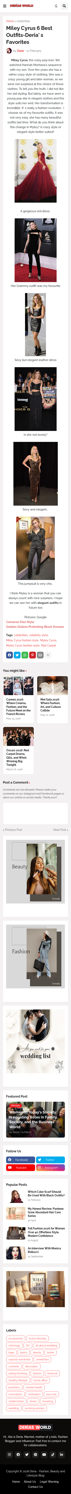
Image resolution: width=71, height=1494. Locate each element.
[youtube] (44, 1454)
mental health (34, 1387)
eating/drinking (17, 1373)
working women (35, 1408)
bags (11, 1352)
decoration (31, 1366)
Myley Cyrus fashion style (22, 645)
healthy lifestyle (18, 1380)
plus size (51, 1394)
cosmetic (13, 1366)
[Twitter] (17, 655)
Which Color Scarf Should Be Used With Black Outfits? (46, 1193)
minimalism (15, 1394)
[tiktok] (53, 1454)
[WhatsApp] (24, 655)
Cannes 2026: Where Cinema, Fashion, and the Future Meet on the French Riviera (18, 707)
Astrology (14, 1345)
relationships (16, 1401)
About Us (30, 1481)
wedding (13, 1408)
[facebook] (18, 1454)
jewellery (14, 1387)
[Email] (40, 655)
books (50, 1352)
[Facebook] (9, 655)
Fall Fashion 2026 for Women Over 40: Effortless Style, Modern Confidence (46, 1232)
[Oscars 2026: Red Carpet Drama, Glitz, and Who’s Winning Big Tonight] (18, 736)
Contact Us (35, 1486)
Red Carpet (48, 645)
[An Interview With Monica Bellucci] (15, 1253)
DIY (28, 1345)
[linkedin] (61, 1454)
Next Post (59, 829)
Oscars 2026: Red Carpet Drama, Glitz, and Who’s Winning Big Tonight (17, 757)
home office (40, 1380)
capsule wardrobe (19, 1359)
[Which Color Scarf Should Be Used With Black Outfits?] (15, 1196)
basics (23, 1352)
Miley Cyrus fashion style (22, 640)
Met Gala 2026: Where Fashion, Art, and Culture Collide (50, 705)
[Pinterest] (32, 655)
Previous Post (13, 829)
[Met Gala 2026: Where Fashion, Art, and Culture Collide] (52, 685)
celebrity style (38, 635)
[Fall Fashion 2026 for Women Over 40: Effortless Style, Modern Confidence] (15, 1233)
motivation (34, 1394)
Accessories (15, 1338)
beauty (37, 1352)
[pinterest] (35, 1454)
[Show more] (48, 655)
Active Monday (37, 1338)
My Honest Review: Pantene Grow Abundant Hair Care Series (46, 1212)
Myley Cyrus (48, 640)
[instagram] (9, 1454)
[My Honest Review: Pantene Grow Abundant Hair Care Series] (15, 1213)
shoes (33, 1401)
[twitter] (26, 1454)
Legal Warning (49, 1481)
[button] (4, 6)
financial (52, 1373)
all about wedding (46, 1345)
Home (10, 21)
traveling (47, 1401)
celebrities (23, 21)
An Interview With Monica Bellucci (44, 1250)
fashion (37, 1373)
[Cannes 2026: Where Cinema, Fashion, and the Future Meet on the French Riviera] (18, 685)
